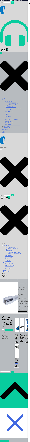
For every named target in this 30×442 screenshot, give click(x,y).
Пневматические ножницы (9, 124)
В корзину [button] (16, 342)
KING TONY (3, 98)
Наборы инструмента (8, 101)
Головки (6, 117)
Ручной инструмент (6, 100)
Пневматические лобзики (9, 122)
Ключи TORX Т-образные (9, 111)
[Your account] (2, 50)
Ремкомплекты (5, 272)
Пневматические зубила (9, 121)
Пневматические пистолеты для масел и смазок (12, 125)
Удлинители (5, 279)
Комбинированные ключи (9, 110)
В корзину (8, 329)
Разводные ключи (7, 115)
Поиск (12, 2)
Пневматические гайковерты (9, 118)
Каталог (3, 244)
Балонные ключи (7, 115)
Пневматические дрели (8, 120)
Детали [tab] (26, 283)
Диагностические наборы (10, 105)
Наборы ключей (8, 109)
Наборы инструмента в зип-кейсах (12, 103)
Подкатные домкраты (6, 125)
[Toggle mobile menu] (1, 53)
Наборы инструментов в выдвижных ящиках (13, 107)
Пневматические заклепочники (10, 120)
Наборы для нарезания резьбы (11, 107)
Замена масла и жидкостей (7, 127)
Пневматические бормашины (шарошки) (11, 119)
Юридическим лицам (5, 129)
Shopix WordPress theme (12, 373)
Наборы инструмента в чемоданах (11, 102)
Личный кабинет (4, 130)
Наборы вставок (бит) (10, 106)
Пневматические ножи (8, 123)
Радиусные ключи (7, 114)
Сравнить (3, 132)
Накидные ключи (7, 113)
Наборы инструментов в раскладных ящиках (13, 108)
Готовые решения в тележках (11, 102)
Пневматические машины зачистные (11, 267)
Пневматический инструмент (7, 262)
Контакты (3, 131)
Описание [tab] (22, 283)
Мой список (3, 130)
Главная (3, 99)
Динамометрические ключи (9, 110)
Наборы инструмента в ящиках (11, 104)
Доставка (3, 128)
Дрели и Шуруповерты (6, 126)
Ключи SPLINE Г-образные (9, 257)
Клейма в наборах (9, 105)
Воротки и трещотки (8, 116)
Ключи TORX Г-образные (9, 112)
